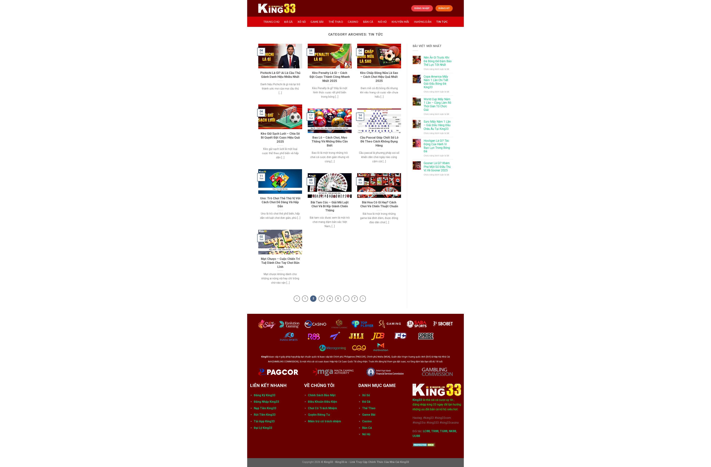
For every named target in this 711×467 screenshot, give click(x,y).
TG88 (443, 431)
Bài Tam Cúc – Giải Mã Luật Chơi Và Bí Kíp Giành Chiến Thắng (330, 206)
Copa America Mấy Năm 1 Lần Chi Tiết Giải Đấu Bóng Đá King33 (436, 82)
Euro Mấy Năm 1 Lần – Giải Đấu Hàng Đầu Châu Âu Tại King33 (437, 125)
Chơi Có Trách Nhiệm (322, 408)
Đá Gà (366, 401)
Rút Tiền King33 (265, 414)
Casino (367, 421)
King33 (417, 400)
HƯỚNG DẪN (423, 21)
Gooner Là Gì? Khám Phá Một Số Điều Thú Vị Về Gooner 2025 (437, 166)
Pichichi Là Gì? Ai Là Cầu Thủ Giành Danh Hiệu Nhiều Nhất (280, 75)
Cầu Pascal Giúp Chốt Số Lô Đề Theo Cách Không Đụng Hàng (379, 141)
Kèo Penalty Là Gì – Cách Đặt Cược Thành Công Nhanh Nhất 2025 (330, 77)
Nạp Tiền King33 (265, 408)
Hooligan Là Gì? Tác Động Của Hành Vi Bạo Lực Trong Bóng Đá (437, 146)
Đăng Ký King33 (264, 395)
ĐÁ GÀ (288, 21)
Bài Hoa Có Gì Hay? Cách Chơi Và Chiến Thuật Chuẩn (379, 204)
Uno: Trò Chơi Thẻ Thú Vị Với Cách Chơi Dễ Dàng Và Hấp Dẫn (280, 202)
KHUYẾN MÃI (400, 21)
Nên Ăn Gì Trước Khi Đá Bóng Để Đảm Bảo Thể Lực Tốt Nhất (438, 61)
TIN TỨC (442, 21)
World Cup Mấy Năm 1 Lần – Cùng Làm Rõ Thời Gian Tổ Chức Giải (437, 104)
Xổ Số (366, 395)
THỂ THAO (335, 21)
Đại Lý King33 (263, 428)
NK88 (452, 431)
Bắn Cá (367, 428)
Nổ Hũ (366, 434)
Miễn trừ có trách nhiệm (324, 421)
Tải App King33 (264, 421)
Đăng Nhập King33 (266, 401)
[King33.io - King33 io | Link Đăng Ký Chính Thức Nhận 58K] (276, 8)
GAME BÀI (317, 21)
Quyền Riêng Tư (319, 414)
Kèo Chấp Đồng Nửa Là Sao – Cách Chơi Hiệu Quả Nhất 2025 (379, 77)
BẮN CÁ (368, 21)
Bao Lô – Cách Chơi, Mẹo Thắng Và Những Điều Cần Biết (330, 141)
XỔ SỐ (302, 21)
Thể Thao (368, 408)
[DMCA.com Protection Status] (424, 444)
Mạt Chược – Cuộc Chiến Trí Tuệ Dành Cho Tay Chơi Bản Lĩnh (280, 263)
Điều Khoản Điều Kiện (323, 401)
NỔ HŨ (382, 21)
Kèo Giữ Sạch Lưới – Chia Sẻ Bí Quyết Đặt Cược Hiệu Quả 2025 (280, 137)
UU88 (416, 436)
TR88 (434, 431)
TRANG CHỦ (271, 21)
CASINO (353, 21)
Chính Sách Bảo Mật (322, 395)
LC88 (426, 431)
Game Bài (368, 414)
